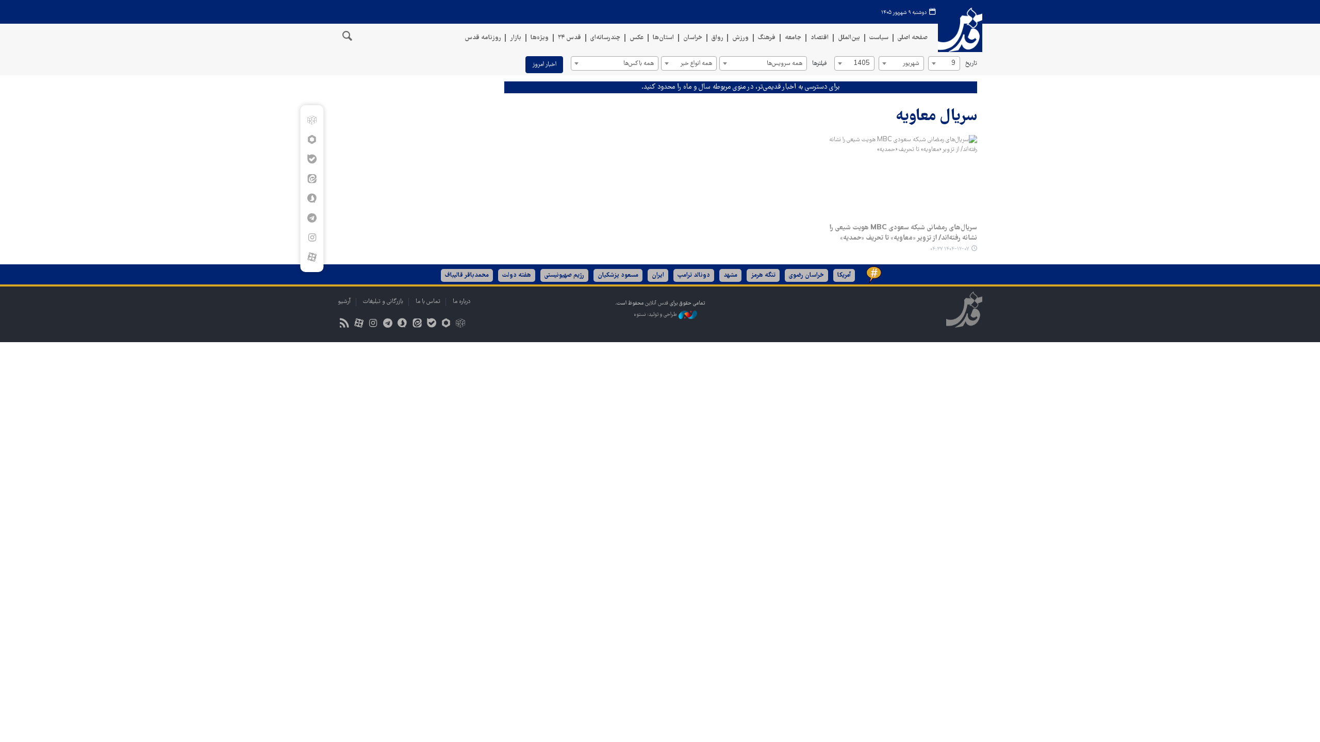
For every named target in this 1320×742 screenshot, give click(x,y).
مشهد (730, 275)
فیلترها (819, 63)
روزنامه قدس (483, 38)
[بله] (311, 159)
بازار (515, 38)
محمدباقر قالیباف (467, 275)
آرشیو (344, 301)
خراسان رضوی (806, 275)
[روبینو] (311, 139)
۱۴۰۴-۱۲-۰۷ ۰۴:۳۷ (949, 249)
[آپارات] (311, 257)
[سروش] (311, 198)
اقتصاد (820, 38)
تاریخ (971, 63)
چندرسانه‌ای (605, 38)
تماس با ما (428, 301)
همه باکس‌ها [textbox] (638, 63)
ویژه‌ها (540, 38)
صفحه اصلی (913, 38)
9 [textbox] (953, 63)
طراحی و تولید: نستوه (656, 314)
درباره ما (461, 301)
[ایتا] (311, 178)
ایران (658, 275)
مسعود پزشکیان (618, 275)
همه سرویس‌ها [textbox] (784, 63)
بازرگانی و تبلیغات (383, 301)
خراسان (692, 38)
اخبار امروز (544, 64)
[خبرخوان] (344, 324)
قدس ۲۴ (569, 38)
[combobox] (944, 63)
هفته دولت (516, 275)
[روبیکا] (311, 120)
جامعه (793, 38)
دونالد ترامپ (694, 275)
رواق (717, 38)
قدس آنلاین (960, 30)
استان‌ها (663, 38)
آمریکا (844, 275)
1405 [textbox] (861, 63)
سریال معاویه (936, 116)
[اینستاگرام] (311, 237)
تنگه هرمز (763, 275)
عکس (637, 38)
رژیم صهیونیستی (564, 275)
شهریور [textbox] (910, 63)
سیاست (878, 38)
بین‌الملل (849, 38)
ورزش (740, 38)
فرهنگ (767, 38)
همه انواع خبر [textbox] (696, 63)
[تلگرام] (311, 218)
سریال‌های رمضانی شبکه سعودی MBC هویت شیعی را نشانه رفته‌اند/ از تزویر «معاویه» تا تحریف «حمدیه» (903, 233)
